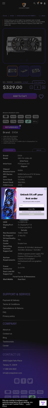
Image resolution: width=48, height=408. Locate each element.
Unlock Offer (31, 209)
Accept (43, 403)
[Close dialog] (45, 189)
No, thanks (31, 214)
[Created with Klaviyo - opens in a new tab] (24, 219)
